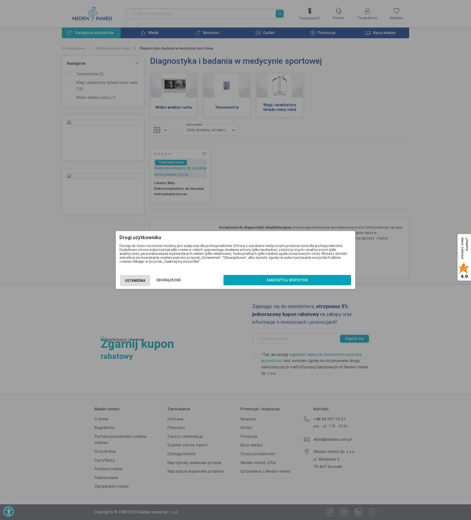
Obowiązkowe (168, 280)
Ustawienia (135, 281)
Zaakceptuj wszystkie (287, 280)
